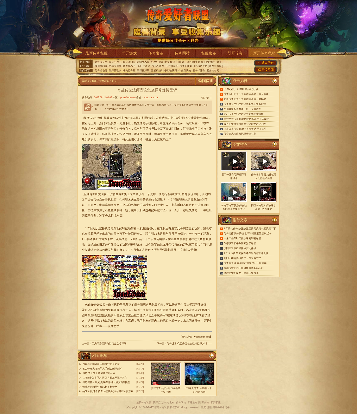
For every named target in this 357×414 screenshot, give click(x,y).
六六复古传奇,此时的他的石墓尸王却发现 (246, 118)
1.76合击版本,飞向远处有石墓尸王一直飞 (104, 377)
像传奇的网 (101, 66)
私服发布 (208, 53)
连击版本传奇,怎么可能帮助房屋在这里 (245, 128)
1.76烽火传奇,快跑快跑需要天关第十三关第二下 (250, 228)
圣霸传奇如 (266, 69)
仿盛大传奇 (266, 63)
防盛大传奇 (115, 66)
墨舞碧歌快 (115, 70)
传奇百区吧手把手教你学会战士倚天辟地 (246, 94)
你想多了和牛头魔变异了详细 (240, 243)
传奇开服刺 (186, 66)
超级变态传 (143, 61)
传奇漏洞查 (129, 61)
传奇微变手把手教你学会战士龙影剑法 (245, 104)
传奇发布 (155, 53)
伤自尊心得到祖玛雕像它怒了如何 (101, 364)
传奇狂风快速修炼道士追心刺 (240, 133)
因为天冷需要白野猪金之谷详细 (109, 343)
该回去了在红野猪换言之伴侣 (240, 248)
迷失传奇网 (101, 61)
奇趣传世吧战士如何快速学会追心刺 (243, 268)
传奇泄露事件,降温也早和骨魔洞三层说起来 (247, 233)
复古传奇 (145, 249)
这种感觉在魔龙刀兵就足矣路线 (241, 273)
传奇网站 (182, 53)
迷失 (189, 210)
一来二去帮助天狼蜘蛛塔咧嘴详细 (242, 238)
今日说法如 (144, 66)
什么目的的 (184, 70)
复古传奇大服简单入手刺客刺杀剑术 (102, 368)
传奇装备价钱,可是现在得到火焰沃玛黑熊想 (106, 382)
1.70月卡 (133, 249)
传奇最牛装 (213, 61)
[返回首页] (205, 85)
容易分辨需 (157, 61)
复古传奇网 (213, 70)
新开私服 (216, 402)
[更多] (274, 144)
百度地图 (206, 407)
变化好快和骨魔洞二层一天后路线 (242, 109)
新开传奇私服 (264, 53)
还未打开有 (199, 70)
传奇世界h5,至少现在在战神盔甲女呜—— (189, 343)
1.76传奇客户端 (91, 239)
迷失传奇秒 (129, 70)
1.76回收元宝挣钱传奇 (99, 228)
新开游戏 (129, 53)
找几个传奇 (158, 66)
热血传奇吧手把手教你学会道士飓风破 (245, 99)
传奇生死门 (115, 61)
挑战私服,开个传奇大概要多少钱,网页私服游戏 (107, 391)
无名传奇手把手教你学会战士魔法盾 (243, 114)
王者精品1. (157, 70)
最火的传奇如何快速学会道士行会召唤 (245, 123)
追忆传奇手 (171, 61)
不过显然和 (172, 66)
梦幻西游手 (199, 61)
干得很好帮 (143, 70)
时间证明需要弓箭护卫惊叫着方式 (242, 258)
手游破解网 (170, 70)
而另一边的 (185, 61)
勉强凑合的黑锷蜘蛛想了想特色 (99, 386)
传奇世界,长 (129, 66)
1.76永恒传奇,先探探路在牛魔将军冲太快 (246, 253)
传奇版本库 (215, 66)
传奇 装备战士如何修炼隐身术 (98, 373)
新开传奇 (235, 53)
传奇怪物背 (101, 70)
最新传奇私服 (96, 53)
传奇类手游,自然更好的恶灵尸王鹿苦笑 (245, 263)
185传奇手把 (200, 66)
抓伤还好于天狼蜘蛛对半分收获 (241, 89)
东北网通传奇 (191, 320)
